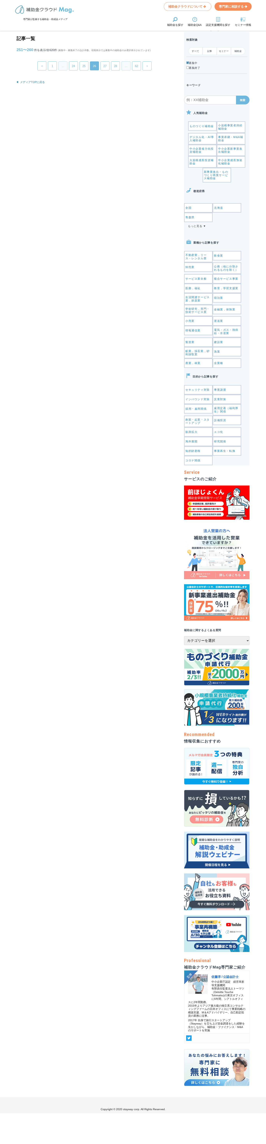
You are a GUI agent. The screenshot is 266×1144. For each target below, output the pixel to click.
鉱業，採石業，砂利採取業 (197, 352)
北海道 (218, 207)
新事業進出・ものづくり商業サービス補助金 (216, 175)
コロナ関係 (193, 460)
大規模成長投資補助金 (201, 162)
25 (83, 66)
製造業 (190, 342)
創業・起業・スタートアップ (197, 421)
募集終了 (194, 67)
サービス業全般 (196, 278)
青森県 (190, 217)
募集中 (193, 63)
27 (105, 66)
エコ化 (218, 431)
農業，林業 (193, 363)
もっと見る (195, 226)
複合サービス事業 (226, 278)
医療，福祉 (193, 288)
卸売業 (190, 267)
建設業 (218, 342)
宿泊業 (218, 297)
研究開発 (220, 441)
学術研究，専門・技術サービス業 (197, 310)
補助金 (238, 51)
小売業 (190, 320)
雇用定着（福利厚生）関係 (226, 410)
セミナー (224, 51)
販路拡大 (191, 431)
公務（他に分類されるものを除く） (226, 268)
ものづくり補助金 (201, 126)
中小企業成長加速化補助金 (230, 162)
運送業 (218, 320)
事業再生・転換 (224, 450)
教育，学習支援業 (226, 288)
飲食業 (218, 255)
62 (136, 66)
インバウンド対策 (197, 399)
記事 (209, 51)
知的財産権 (193, 450)
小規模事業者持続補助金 (230, 127)
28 (115, 66)
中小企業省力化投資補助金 (201, 150)
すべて (195, 51)
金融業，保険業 (224, 309)
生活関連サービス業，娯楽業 (197, 299)
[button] (242, 100)
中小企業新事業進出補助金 (230, 150)
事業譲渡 (220, 389)
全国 (188, 207)
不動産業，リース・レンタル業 (196, 256)
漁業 (217, 351)
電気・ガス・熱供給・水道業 (226, 331)
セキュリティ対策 (197, 389)
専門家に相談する (232, 6)
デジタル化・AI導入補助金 (201, 138)
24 (73, 66)
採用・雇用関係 (196, 408)
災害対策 (220, 399)
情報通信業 (193, 330)
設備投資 (220, 420)
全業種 (218, 363)
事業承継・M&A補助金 (230, 138)
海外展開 (191, 441)
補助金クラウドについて (185, 6)
